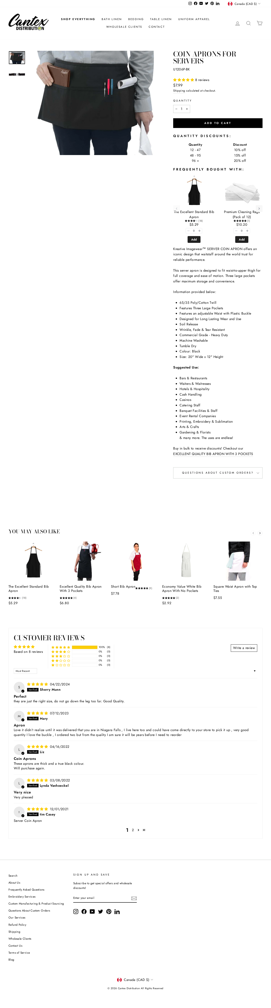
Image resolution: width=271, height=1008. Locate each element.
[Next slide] (260, 533)
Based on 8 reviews (28, 651)
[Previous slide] (253, 533)
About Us (14, 882)
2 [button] (133, 830)
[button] (184, 79)
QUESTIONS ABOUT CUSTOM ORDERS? (217, 473)
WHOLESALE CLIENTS (124, 27)
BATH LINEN (112, 19)
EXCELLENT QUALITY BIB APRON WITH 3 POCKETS (213, 453)
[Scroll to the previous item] (176, 208)
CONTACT (157, 27)
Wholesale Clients (19, 938)
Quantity (182, 101)
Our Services (16, 917)
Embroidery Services (22, 896)
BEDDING (136, 19)
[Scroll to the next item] (259, 208)
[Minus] (188, 230)
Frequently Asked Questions (26, 889)
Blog (11, 959)
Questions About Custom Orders (29, 910)
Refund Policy (17, 925)
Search (12, 875)
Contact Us (15, 945)
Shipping (179, 90)
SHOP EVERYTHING (78, 19)
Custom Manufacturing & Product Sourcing (36, 903)
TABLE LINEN (161, 19)
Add (194, 239)
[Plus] (199, 230)
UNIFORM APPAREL (194, 19)
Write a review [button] (244, 647)
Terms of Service (19, 952)
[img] (38, 684)
